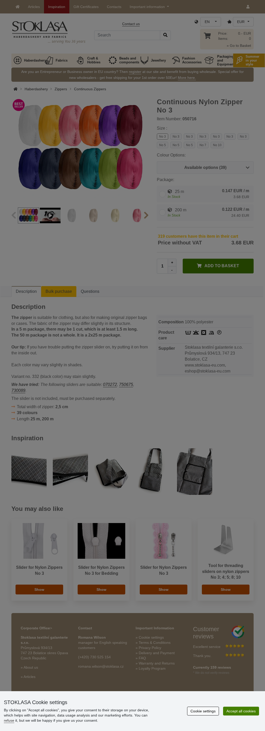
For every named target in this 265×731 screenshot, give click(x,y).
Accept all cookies (241, 711)
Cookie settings (203, 711)
